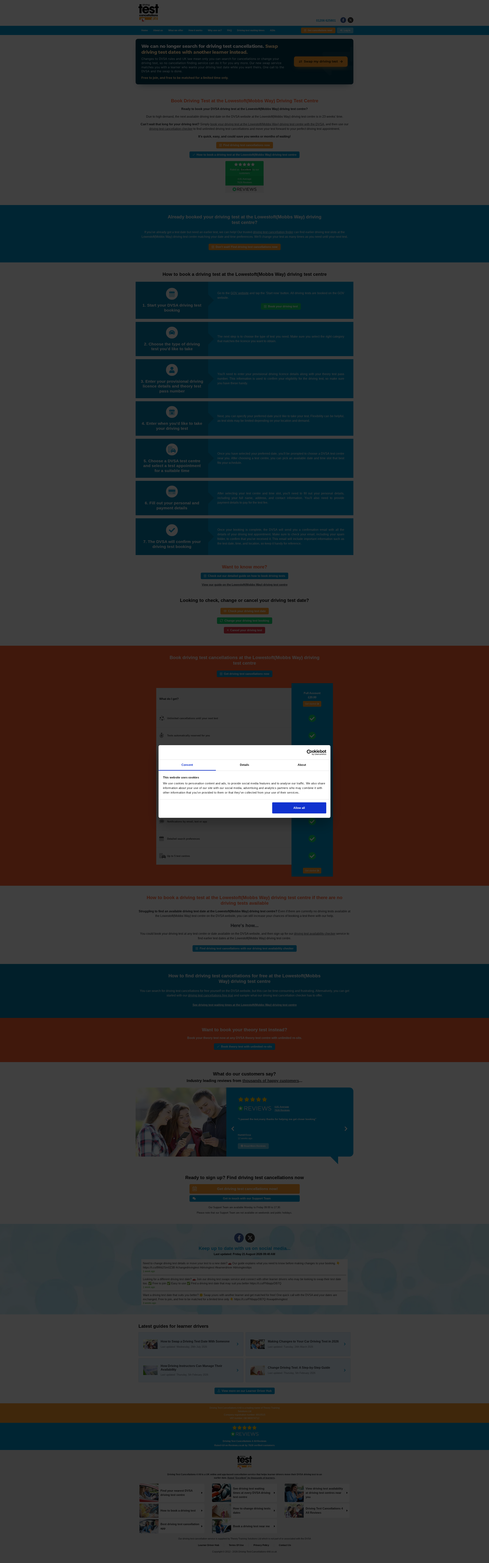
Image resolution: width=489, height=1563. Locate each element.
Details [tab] (244, 764)
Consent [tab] (187, 764)
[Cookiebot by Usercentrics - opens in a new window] (309, 752)
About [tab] (302, 764)
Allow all (299, 807)
